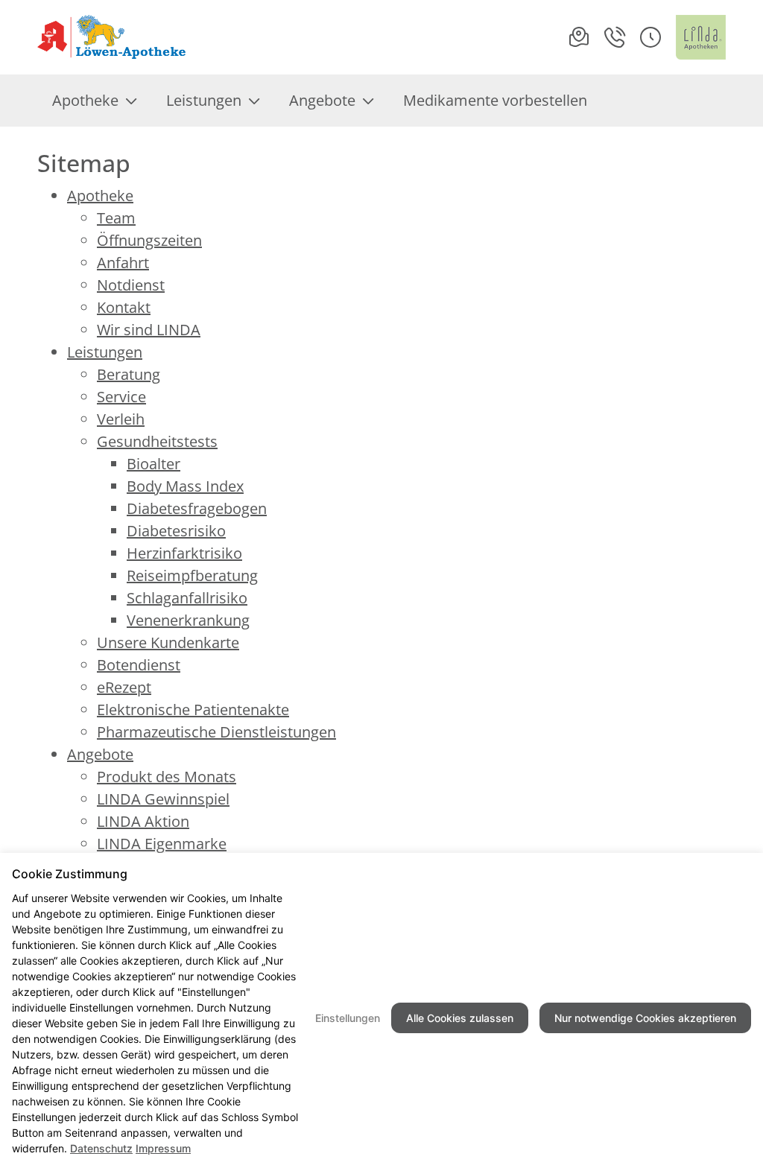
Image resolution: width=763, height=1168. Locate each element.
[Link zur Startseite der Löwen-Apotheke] (113, 37)
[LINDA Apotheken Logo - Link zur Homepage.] (701, 37)
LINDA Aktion (143, 821)
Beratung (128, 374)
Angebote (100, 754)
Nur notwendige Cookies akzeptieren (645, 1018)
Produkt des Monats (166, 776)
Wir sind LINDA (148, 330)
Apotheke (100, 195)
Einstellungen (347, 1018)
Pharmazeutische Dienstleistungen (216, 732)
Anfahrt (123, 263)
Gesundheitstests (157, 441)
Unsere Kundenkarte (168, 642)
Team (116, 218)
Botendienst (138, 665)
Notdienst (131, 285)
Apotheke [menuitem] (85, 100)
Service (121, 397)
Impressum (163, 1148)
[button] (650, 37)
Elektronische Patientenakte (193, 709)
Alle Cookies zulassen (459, 1018)
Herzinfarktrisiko (184, 553)
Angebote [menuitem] (322, 100)
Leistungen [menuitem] (203, 100)
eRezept (124, 687)
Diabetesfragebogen (197, 508)
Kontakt (124, 307)
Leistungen (104, 352)
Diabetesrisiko (176, 531)
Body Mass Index (185, 486)
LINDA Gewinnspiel (163, 799)
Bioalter (153, 464)
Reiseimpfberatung (192, 575)
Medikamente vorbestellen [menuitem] (495, 100)
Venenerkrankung (188, 620)
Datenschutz (101, 1148)
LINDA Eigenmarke (162, 844)
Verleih (121, 419)
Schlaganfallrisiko (187, 598)
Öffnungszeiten (149, 240)
